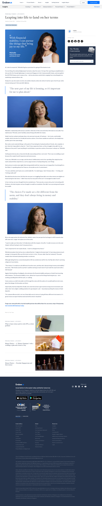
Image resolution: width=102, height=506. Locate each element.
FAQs (53, 430)
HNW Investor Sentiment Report (59, 436)
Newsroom (37, 438)
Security (37, 442)
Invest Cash (18, 432)
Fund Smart (18, 440)
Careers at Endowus (39, 440)
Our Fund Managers (39, 436)
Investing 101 (55, 432)
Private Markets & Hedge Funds (23, 448)
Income (17, 436)
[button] (21, 2)
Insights (5, 7)
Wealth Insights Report (57, 434)
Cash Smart (18, 438)
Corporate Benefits (20, 446)
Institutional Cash (20, 444)
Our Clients (37, 434)
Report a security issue (57, 442)
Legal (53, 444)
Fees (36, 426)
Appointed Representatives (58, 438)
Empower (54, 428)
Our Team (37, 432)
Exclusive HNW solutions (21, 442)
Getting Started (38, 428)
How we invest (19, 426)
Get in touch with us (56, 440)
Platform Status (38, 446)
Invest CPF (18, 428)
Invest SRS (18, 430)
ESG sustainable (19, 434)
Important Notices (39, 444)
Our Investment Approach (41, 430)
